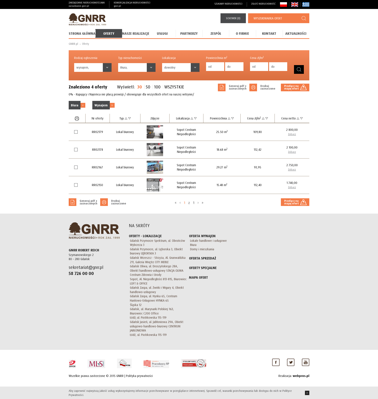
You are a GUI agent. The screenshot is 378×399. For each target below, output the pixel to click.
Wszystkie (174, 87)
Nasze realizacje (135, 33)
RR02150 (97, 185)
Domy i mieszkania (202, 249)
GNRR (87, 19)
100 (157, 87)
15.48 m (222, 185)
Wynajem (101, 105)
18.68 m (222, 149)
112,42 (257, 149)
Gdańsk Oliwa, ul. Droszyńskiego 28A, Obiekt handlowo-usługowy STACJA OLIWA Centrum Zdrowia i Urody (156, 270)
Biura (74, 105)
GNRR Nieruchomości (94, 230)
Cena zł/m (257, 58)
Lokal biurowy (125, 132)
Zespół (215, 33)
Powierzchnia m (216, 58)
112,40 (258, 185)
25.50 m (222, 132)
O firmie (242, 33)
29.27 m (222, 167)
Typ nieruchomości (130, 58)
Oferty (108, 33)
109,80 (257, 132)
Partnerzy (189, 33)
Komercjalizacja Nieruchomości (132, 4)
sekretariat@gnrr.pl (86, 267)
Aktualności (295, 33)
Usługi (162, 33)
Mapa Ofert (198, 277)
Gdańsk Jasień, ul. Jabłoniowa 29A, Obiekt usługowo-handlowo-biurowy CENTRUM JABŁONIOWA (156, 326)
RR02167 (97, 167)
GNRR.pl (73, 43)
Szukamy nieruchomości (228, 3)
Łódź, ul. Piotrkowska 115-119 (148, 335)
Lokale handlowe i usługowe (208, 240)
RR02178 (97, 149)
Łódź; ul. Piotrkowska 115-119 (148, 317)
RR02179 (97, 132)
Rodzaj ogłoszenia (85, 58)
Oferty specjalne (203, 268)
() (233, 18)
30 (139, 87)
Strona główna (82, 33)
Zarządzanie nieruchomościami (87, 4)
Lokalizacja (169, 58)
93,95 (257, 167)
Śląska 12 (136, 305)
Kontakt (269, 33)
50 (148, 87)
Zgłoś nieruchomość (263, 3)
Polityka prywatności (139, 376)
